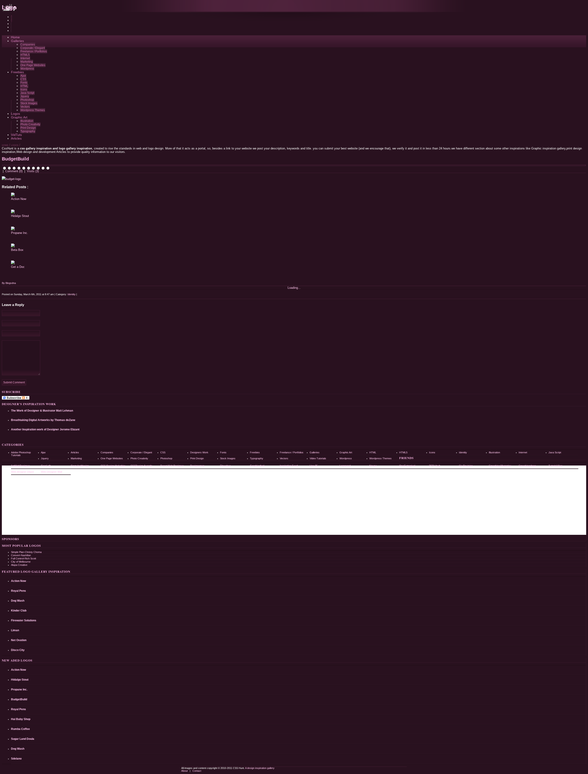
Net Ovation (18, 640)
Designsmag (197, 465)
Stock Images (28, 103)
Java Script (27, 93)
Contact (196, 770)
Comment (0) (14, 171)
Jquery (24, 96)
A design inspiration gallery (259, 768)
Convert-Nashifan (21, 555)
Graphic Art (19, 117)
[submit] (11, 20)
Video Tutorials (318, 458)
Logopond (345, 465)
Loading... (294, 287)
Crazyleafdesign (80, 465)
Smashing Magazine (500, 465)
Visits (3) (33, 171)
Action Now (18, 199)
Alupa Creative (19, 565)
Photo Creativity (30, 124)
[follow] (11, 27)
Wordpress (27, 68)
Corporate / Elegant (32, 48)
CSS (23, 79)
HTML (24, 86)
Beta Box (17, 250)
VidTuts (16, 135)
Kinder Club (18, 610)
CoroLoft (46, 465)
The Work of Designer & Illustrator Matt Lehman (42, 410)
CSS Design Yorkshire (113, 465)
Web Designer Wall (51, 471)
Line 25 (314, 465)
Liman (15, 630)
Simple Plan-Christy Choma (26, 552)
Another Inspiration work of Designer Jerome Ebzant (45, 429)
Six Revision (466, 465)
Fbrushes (225, 465)
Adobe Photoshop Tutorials (21, 454)
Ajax (23, 75)
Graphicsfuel (257, 465)
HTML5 (25, 54)
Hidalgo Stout (20, 216)
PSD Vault (434, 465)
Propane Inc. (19, 233)
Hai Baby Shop (20, 719)
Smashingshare (527, 465)
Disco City (18, 650)
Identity (72, 294)
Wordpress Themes (32, 110)
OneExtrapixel (407, 465)
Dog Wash (17, 600)
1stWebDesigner (20, 465)
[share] (11, 23)
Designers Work (199, 452)
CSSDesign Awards (141, 465)
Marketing (26, 61)
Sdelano (16, 758)
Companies (27, 44)
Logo (9, 7)
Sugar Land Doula (22, 738)
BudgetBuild (19, 699)
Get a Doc (18, 267)
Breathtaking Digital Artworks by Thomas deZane (43, 420)
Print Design (28, 127)
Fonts (23, 82)
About (184, 770)
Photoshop (27, 99)
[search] (11, 17)
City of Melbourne (21, 561)
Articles (16, 138)
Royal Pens (18, 590)
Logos (15, 113)
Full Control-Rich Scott (23, 558)
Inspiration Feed (289, 465)
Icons (23, 89)
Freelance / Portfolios (33, 51)
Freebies (17, 72)
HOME (5, 145)
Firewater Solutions (23, 620)
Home (15, 37)
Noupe (373, 465)
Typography (27, 131)
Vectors (25, 106)
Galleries (17, 41)
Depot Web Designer (172, 465)
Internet (25, 58)
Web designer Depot (22, 471)
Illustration (26, 121)
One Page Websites (32, 65)
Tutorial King (555, 465)
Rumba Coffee (20, 729)
